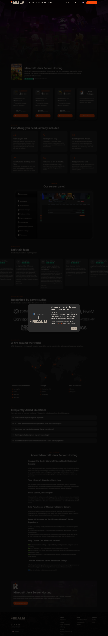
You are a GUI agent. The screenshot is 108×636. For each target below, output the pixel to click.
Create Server (92, 2)
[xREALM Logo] (17, 2)
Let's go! (74, 328)
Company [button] (50, 2)
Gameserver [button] (31, 2)
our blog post (59, 323)
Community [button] (41, 2)
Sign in (78, 2)
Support (70, 2)
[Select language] (83, 3)
